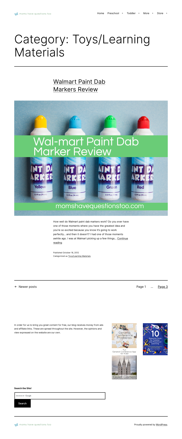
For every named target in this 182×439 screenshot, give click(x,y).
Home (100, 13)
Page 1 (141, 286)
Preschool (113, 13)
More (146, 13)
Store (160, 13)
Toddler (131, 13)
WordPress (161, 424)
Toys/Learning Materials (79, 256)
